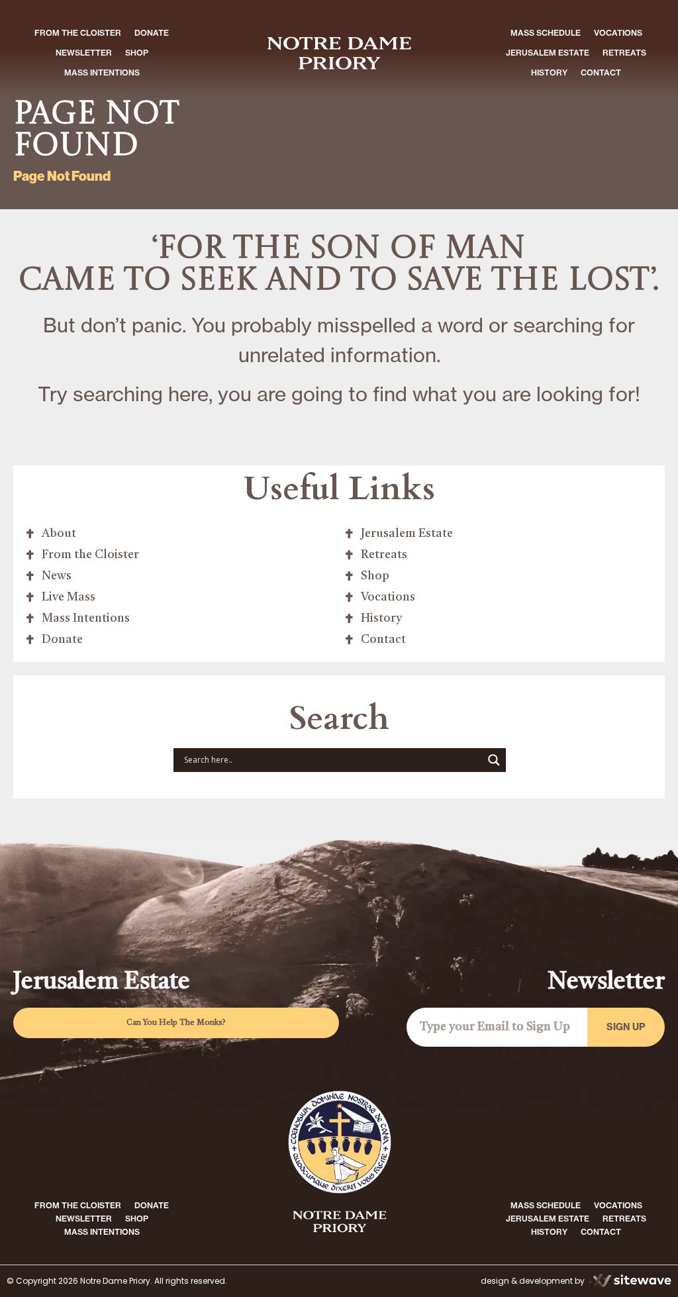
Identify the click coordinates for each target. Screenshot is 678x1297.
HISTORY (549, 72)
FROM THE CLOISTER (77, 33)
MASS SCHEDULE (545, 33)
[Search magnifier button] (494, 760)
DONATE (151, 33)
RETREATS (624, 53)
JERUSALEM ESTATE (547, 53)
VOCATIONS (618, 33)
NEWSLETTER (84, 53)
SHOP (136, 53)
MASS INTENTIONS (102, 72)
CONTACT (601, 72)
